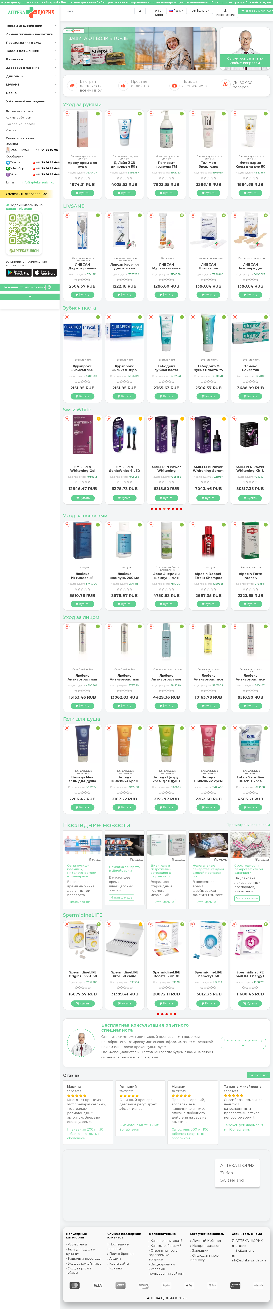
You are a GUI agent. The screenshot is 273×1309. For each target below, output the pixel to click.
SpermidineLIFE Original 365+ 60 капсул (83, 976)
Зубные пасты (83, 360)
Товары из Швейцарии (24, 26)
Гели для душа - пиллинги (83, 772)
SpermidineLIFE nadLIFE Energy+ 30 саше (250, 976)
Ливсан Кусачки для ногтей (82, 266)
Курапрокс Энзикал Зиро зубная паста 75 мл (82, 372)
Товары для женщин (22, 51)
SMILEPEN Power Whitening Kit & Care (250, 470)
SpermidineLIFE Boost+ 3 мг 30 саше (166, 976)
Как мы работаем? (166, 1246)
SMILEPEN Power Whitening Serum (208, 469)
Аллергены (77, 1244)
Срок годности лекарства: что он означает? (248, 869)
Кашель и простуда (84, 1258)
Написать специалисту (243, 1040)
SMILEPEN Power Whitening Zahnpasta (166, 470)
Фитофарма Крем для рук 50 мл (208, 166)
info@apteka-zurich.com (39, 182)
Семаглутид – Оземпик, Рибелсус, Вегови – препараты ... (81, 871)
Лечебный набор (83, 669)
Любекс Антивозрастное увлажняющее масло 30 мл (208, 681)
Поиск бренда (121, 1254)
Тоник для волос (209, 567)
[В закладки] (67, 113)
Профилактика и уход (24, 42)
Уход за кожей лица (84, 1263)
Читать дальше (80, 902)
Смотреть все (258, 1075)
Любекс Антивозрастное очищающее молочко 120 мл (166, 681)
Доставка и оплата (19, 111)
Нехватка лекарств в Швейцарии (124, 868)
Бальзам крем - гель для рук (167, 157)
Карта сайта (119, 1263)
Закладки (200, 1250)
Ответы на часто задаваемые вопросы (163, 1255)
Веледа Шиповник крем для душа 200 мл (208, 783)
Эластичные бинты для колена (125, 568)
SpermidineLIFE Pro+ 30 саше (124, 974)
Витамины (14, 59)
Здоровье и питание (22, 68)
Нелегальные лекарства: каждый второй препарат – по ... (208, 871)
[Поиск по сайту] (140, 10)
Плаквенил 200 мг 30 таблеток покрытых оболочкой (85, 1134)
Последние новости (20, 124)
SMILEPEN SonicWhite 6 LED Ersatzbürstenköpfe (126, 470)
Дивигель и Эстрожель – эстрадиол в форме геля (161, 871)
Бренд (11, 93)
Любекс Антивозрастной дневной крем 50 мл (250, 681)
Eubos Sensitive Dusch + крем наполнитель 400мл (250, 783)
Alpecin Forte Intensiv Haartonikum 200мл (208, 579)
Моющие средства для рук (125, 157)
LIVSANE (12, 84)
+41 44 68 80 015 (47, 149)
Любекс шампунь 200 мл (82, 576)
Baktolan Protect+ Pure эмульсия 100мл (250, 166)
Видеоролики (163, 1264)
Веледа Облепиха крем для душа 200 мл (124, 783)
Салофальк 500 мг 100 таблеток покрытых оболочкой (190, 1134)
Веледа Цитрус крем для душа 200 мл (166, 781)
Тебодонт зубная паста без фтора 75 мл (124, 370)
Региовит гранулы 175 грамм (124, 166)
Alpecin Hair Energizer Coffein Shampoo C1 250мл (250, 579)
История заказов (206, 1246)
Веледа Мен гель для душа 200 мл (82, 781)
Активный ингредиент (27, 101)
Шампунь (83, 567)
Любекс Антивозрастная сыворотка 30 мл (82, 679)
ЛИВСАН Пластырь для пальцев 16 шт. (208, 268)
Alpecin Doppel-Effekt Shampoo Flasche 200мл (166, 577)
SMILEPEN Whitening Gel (82, 469)
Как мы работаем (18, 117)
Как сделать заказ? (166, 1241)
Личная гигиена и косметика (29, 34)
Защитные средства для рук (83, 157)
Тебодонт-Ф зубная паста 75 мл (166, 370)
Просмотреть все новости (248, 825)
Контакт (12, 130)
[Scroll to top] (30, 297)
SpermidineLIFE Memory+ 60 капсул (208, 976)
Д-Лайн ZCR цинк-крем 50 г (82, 164)
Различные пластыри (209, 258)
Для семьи (14, 76)
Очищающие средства (167, 669)
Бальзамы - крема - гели (209, 670)
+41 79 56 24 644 (47, 162)
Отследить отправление (26, 194)
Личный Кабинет (206, 1241)
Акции (115, 1258)
